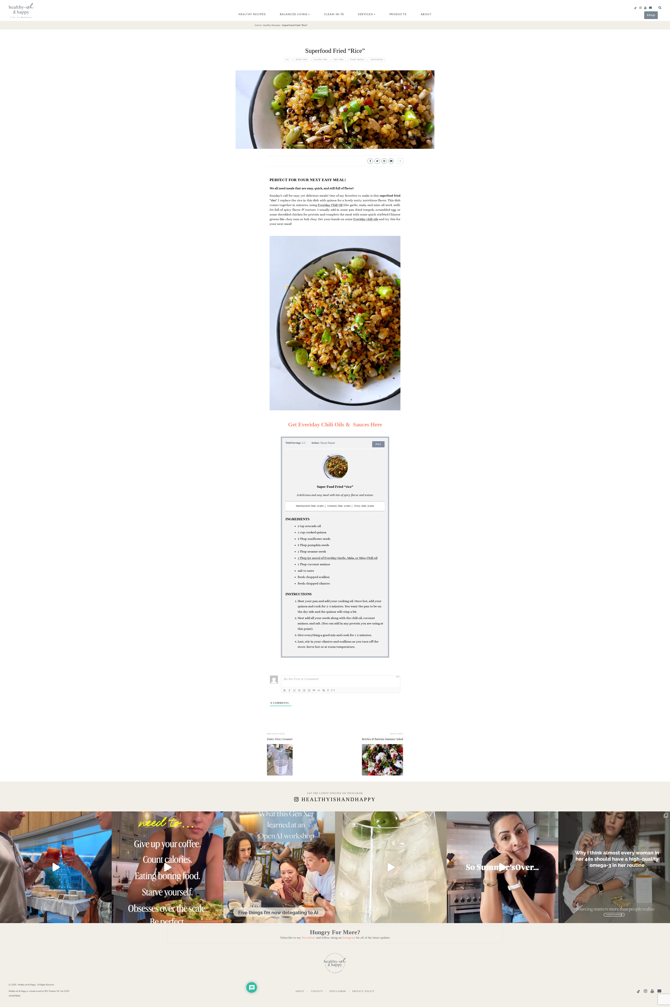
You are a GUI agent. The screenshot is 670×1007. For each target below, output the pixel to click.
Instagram (349, 937)
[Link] (323, 690)
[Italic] (289, 690)
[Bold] (284, 690)
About (299, 991)
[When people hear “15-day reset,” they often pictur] (167, 867)
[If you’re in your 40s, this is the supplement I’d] (614, 867)
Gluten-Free (320, 59)
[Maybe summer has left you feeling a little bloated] (502, 867)
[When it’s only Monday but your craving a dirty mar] (391, 867)
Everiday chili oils (365, 219)
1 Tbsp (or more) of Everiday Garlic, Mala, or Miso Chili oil (337, 558)
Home (258, 25)
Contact (317, 991)
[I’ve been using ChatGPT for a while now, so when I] (279, 867)
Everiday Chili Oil (330, 205)
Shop (651, 15)
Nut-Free (339, 59)
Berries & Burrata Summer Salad (382, 739)
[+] (333, 690)
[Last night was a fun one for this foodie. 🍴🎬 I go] (56, 867)
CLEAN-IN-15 (334, 14)
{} (328, 690)
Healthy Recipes (271, 25)
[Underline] (294, 690)
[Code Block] (318, 690)
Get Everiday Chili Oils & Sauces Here (335, 424)
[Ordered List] (304, 690)
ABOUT (426, 14)
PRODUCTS (398, 14)
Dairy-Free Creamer (280, 739)
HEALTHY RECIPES (252, 14)
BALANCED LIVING (294, 14)
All (287, 59)
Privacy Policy (363, 991)
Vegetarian (376, 59)
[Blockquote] (313, 690)
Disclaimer (338, 991)
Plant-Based (357, 59)
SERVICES (365, 14)
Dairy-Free (301, 59)
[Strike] (299, 690)
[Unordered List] (309, 690)
